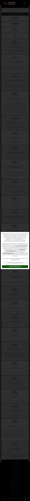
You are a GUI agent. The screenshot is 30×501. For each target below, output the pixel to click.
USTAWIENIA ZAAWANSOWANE (15, 262)
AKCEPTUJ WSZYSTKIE (15, 266)
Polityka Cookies (15, 259)
